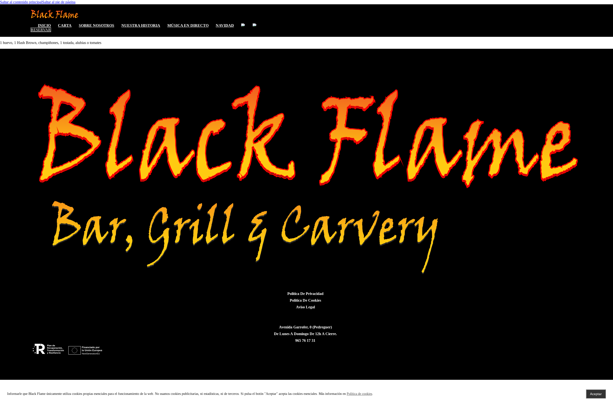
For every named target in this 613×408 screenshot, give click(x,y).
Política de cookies (359, 394)
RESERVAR (41, 30)
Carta (65, 25)
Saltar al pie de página (58, 2)
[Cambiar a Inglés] (243, 24)
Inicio (44, 25)
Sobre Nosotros (96, 25)
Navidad (225, 25)
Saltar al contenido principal (21, 2)
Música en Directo (188, 25)
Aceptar (596, 394)
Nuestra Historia (140, 25)
